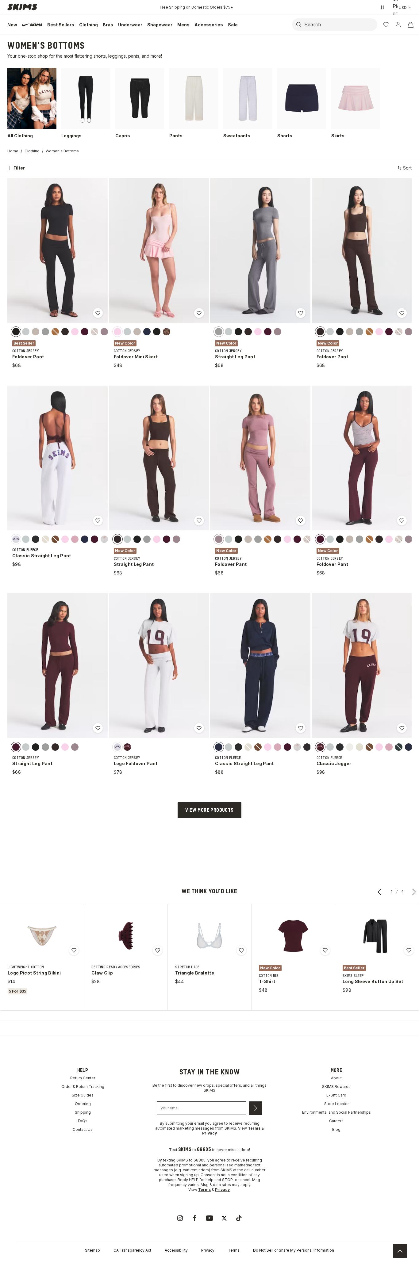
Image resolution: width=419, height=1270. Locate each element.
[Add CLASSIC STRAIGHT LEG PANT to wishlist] (98, 520)
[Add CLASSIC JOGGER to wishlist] (402, 728)
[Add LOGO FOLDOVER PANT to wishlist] (199, 728)
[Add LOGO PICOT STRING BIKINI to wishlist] (74, 950)
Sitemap (92, 1250)
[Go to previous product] (380, 892)
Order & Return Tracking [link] (82, 1086)
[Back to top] (400, 1251)
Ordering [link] (83, 1103)
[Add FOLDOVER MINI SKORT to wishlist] (199, 313)
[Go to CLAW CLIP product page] (125, 935)
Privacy (207, 1250)
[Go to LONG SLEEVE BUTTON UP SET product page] (377, 935)
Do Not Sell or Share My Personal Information (293, 1250)
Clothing (32, 151)
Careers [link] (336, 1121)
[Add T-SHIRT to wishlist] (325, 950)
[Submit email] (255, 1108)
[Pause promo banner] (382, 7)
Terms (234, 1250)
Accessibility (176, 1250)
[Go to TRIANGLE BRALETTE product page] (209, 935)
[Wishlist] (386, 24)
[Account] (398, 24)
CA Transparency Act (132, 1250)
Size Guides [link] (83, 1095)
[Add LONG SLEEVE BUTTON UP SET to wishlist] (409, 950)
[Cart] (410, 24)
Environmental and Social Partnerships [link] (336, 1112)
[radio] (16, 332)
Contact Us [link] (83, 1129)
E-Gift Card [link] (336, 1095)
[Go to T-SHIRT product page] (293, 935)
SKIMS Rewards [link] (336, 1086)
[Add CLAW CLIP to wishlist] (158, 950)
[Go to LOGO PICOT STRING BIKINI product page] (42, 935)
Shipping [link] (83, 1112)
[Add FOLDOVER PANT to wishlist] (98, 313)
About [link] (336, 1078)
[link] (180, 1218)
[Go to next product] (414, 892)
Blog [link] (336, 1129)
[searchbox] (340, 24)
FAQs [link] (82, 1121)
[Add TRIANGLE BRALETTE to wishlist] (241, 950)
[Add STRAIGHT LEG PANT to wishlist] (301, 313)
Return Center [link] (82, 1078)
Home (12, 151)
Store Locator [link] (336, 1103)
